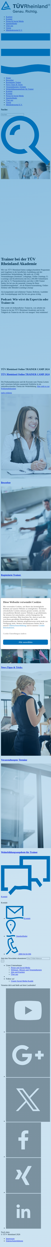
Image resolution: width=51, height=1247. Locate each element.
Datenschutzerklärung (18, 625)
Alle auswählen (25, 642)
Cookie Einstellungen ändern (14, 633)
